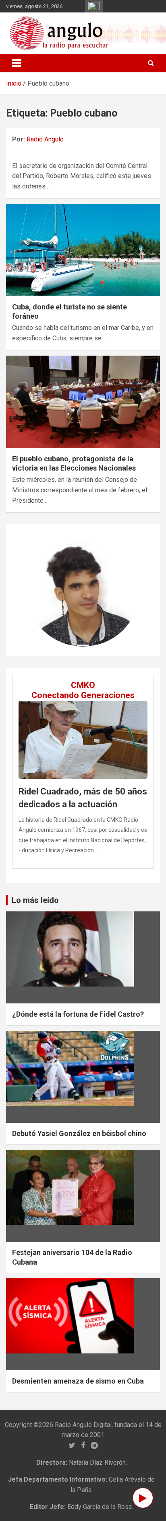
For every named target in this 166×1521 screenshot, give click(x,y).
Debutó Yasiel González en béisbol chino (79, 1133)
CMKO (83, 685)
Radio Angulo (45, 139)
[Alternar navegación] (16, 63)
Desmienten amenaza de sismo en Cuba (78, 1381)
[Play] (143, 1498)
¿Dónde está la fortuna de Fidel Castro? (78, 1014)
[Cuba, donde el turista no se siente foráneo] (83, 250)
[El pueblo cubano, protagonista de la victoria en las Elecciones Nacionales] (83, 402)
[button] (34, 589)
